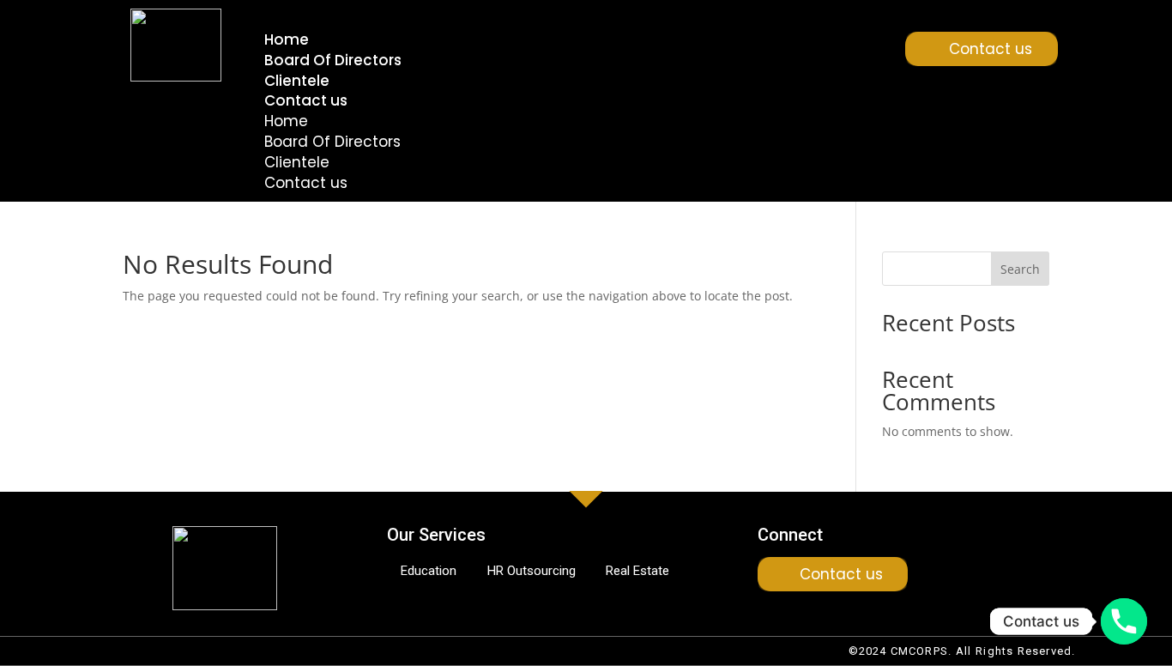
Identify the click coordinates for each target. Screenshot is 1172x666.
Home (286, 39)
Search (1020, 269)
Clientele (296, 80)
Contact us (305, 100)
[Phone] (1124, 621)
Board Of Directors (333, 60)
